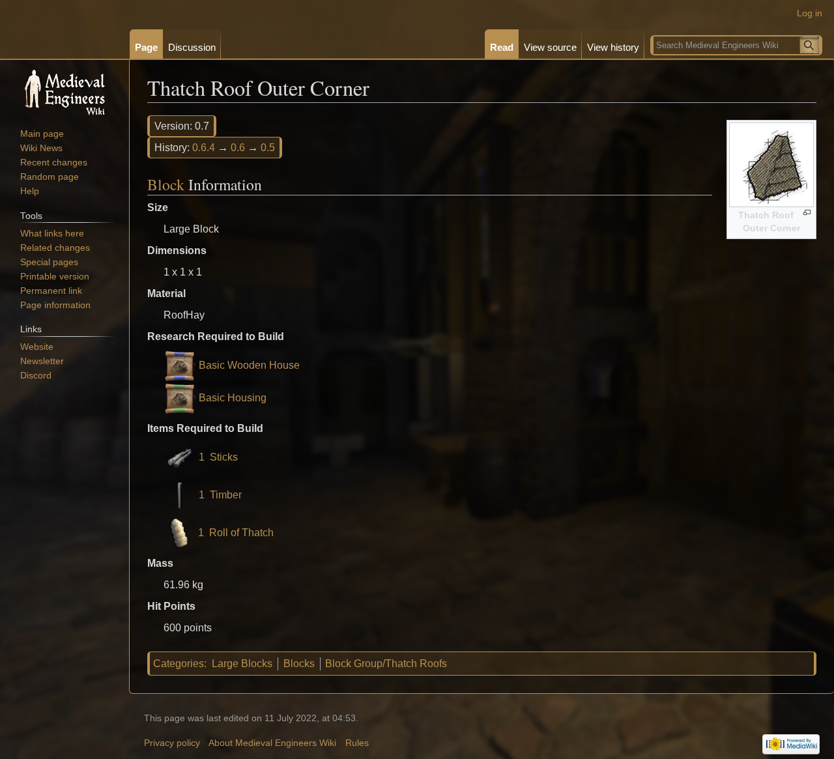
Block (165, 184)
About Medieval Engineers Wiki (272, 743)
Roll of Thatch (241, 532)
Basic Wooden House (249, 365)
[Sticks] (180, 457)
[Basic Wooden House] (180, 365)
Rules (357, 743)
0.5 (268, 147)
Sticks (224, 457)
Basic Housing (232, 398)
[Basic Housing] (180, 398)
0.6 (238, 147)
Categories (178, 663)
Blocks (299, 663)
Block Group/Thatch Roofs (386, 663)
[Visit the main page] (64, 91)
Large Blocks (242, 663)
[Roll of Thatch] (179, 532)
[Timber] (180, 494)
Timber (226, 494)
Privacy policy (172, 743)
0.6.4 (203, 147)
